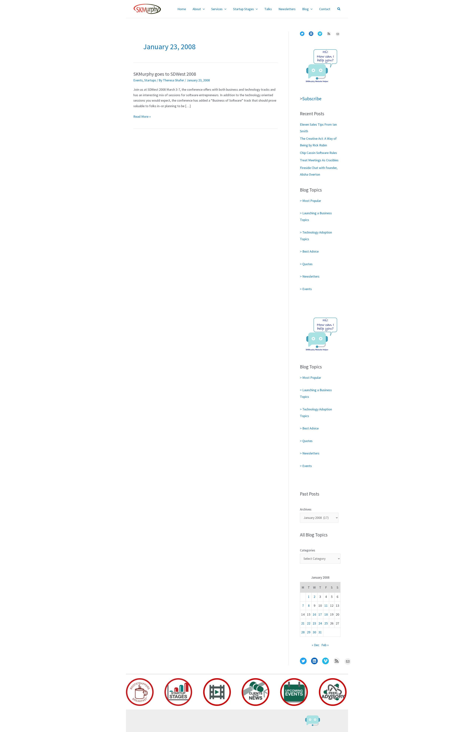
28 (303, 632)
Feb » (325, 645)
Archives (305, 509)
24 (320, 623)
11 (326, 605)
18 (326, 614)
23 (314, 623)
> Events (306, 289)
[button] (203, 9)
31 (320, 632)
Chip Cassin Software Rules (318, 153)
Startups (150, 80)
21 (303, 623)
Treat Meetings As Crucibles (319, 160)
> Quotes (306, 264)
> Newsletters (309, 276)
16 (314, 614)
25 (326, 623)
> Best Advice (309, 251)
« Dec (315, 645)
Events (138, 80)
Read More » (142, 116)
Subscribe (311, 99)
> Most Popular (310, 201)
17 (320, 614)
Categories (307, 550)
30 (314, 632)
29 (308, 632)
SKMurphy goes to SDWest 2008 (164, 74)
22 (308, 623)
